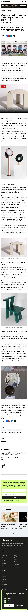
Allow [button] (9, 605)
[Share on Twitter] (14, 36)
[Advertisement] (14, 59)
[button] (5, 598)
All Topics (4, 565)
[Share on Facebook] (7, 36)
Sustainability (12, 432)
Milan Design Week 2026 (15, 557)
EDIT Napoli (3, 441)
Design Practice (10, 430)
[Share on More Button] (16, 36)
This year (3, 131)
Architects (16, 567)
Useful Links (5, 438)
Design (3, 10)
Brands (15, 561)
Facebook (7, 457)
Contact (4, 563)
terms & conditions (17, 500)
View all (14, 533)
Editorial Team (7, 22)
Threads (4, 579)
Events (18, 430)
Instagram (12, 457)
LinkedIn (4, 576)
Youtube (2, 459)
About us (4, 555)
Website (2, 457)
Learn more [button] (6, 596)
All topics (19, 432)
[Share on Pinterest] (9, 36)
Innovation (4, 432)
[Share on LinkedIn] (11, 36)
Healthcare (8, 528)
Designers (16, 564)
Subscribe (4, 558)
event (4, 409)
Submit (4, 560)
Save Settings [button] (19, 605)
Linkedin (16, 457)
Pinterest (21, 457)
